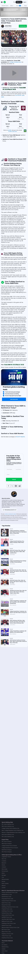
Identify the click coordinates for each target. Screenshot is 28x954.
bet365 (9, 130)
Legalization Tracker (6, 856)
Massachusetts (5, 879)
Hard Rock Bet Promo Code (8, 919)
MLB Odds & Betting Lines (8, 834)
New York (4, 858)
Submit (14, 479)
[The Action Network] (5, 2)
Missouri (4, 885)
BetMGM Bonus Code (7, 894)
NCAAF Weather (20, 436)
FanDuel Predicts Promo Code (9, 900)
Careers (3, 948)
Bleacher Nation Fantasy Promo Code (10, 927)
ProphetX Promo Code (7, 909)
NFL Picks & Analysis (6, 841)
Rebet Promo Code (6, 931)
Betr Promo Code (6, 929)
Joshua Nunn (8, 25)
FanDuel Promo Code (7, 913)
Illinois (3, 873)
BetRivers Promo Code (7, 921)
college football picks (15, 62)
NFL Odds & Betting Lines (8, 824)
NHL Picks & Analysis (7, 851)
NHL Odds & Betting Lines (8, 836)
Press (3, 953)
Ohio (3, 877)
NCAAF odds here (12, 131)
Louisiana (4, 860)
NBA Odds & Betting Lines (8, 826)
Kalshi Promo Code (6, 902)
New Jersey (4, 869)
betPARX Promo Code (7, 917)
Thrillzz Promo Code (6, 935)
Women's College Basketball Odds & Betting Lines (13, 832)
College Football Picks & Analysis (9, 845)
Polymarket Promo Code (7, 898)
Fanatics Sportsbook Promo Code (9, 892)
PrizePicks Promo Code (7, 937)
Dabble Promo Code (6, 925)
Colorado (4, 867)
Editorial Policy (5, 946)
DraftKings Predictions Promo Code (10, 906)
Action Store (4, 951)
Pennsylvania (5, 871)
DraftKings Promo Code (7, 911)
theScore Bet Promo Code (8, 915)
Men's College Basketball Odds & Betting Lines (12, 830)
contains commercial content (10, 514)
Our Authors (4, 944)
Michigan (4, 875)
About (3, 942)
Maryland (4, 862)
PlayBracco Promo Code (7, 933)
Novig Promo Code (6, 904)
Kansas (3, 881)
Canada (3, 887)
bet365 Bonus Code (6, 896)
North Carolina (5, 883)
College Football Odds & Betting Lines (10, 828)
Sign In (24, 2)
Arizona (3, 864)
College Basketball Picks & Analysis (10, 847)
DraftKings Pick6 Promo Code (9, 923)
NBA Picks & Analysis (7, 843)
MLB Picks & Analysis (7, 849)
